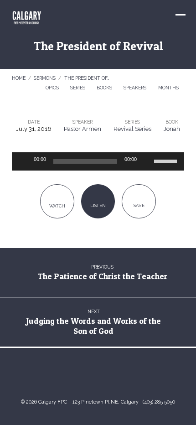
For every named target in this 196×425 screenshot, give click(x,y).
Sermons (45, 78)
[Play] (23, 161)
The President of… (86, 78)
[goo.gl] (70, 376)
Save (139, 205)
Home (19, 78)
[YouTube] (88, 376)
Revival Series (132, 128)
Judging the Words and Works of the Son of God (93, 326)
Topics (51, 87)
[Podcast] (125, 376)
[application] (98, 161)
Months (169, 87)
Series (78, 87)
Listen (98, 205)
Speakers (136, 87)
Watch (57, 205)
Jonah (172, 128)
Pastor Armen (82, 128)
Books (105, 87)
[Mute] (146, 161)
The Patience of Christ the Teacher (102, 276)
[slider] (167, 160)
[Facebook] (107, 376)
